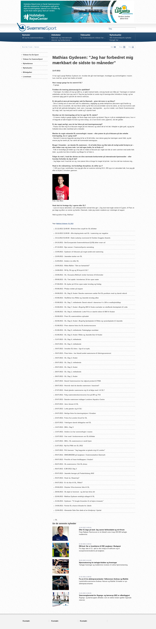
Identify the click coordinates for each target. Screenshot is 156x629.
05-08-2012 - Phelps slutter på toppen (69, 289)
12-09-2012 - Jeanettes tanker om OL (68, 256)
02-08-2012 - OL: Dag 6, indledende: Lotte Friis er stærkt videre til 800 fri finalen (85, 312)
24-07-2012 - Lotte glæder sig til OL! (68, 409)
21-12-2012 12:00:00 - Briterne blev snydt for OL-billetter (76, 229)
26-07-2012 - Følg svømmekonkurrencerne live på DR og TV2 (78, 395)
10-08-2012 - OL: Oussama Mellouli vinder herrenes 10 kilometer (79, 275)
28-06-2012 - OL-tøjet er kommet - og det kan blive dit (75, 492)
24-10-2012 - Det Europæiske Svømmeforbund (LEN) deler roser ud (80, 242)
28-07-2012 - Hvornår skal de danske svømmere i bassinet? (77, 386)
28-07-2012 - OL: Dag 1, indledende (68, 372)
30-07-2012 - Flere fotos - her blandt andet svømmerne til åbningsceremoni (83, 353)
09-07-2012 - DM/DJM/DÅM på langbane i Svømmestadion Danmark (80, 455)
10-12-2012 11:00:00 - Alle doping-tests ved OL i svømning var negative (81, 233)
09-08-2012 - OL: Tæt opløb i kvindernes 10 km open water (77, 279)
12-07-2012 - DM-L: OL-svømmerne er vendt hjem (73, 441)
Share (121, 47)
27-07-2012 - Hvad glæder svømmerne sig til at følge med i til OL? (80, 390)
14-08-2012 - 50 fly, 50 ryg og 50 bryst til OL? (71, 270)
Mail (112, 47)
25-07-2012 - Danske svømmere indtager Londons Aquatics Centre (80, 399)
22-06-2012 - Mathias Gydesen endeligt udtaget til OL (75, 496)
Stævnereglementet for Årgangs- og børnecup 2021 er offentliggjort (104, 595)
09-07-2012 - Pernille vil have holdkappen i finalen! (74, 459)
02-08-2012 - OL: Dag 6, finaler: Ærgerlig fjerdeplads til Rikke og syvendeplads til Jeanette (88, 321)
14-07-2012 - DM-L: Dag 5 (64, 427)
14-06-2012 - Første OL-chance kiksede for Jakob (73, 506)
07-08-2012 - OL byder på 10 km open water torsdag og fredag (78, 284)
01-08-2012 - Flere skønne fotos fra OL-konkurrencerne (75, 325)
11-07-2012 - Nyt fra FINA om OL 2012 (69, 446)
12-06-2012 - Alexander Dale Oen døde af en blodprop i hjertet (78, 510)
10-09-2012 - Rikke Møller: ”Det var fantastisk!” (72, 266)
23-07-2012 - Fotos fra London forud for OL (71, 418)
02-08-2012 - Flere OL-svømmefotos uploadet (72, 316)
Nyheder (26, 35)
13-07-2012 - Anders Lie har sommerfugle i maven (73, 432)
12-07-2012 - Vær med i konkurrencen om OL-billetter (75, 436)
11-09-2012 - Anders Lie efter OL (67, 261)
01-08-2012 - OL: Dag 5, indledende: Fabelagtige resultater (76, 330)
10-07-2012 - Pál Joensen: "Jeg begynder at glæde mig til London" (80, 450)
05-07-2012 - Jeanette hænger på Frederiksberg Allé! (74, 473)
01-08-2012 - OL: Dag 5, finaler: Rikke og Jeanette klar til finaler (78, 335)
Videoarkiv (85, 35)
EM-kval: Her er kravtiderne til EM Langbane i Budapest (100, 546)
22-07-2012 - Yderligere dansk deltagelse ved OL (73, 422)
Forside (30, 47)
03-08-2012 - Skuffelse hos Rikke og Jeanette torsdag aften (77, 298)
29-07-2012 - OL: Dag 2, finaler (66, 367)
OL (56, 520)
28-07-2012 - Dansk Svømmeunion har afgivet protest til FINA (78, 381)
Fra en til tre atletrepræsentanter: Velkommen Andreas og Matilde (103, 579)
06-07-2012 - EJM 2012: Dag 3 (66, 469)
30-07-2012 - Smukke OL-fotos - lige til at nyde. (72, 349)
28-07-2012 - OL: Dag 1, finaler (66, 376)
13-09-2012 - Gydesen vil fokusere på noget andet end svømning (79, 252)
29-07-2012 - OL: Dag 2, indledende (68, 362)
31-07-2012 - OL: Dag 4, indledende (68, 339)
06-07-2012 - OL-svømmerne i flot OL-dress (71, 464)
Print (130, 47)
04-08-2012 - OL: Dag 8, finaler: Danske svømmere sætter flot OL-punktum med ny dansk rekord (91, 293)
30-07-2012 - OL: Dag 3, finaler (66, 358)
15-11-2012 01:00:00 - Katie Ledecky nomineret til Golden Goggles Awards (82, 238)
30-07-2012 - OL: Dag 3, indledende (68, 344)
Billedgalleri (27, 72)
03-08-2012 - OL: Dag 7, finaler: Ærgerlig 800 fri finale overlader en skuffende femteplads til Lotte (91, 307)
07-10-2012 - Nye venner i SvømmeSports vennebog (74, 247)
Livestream (27, 77)
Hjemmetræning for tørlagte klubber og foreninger (98, 562)
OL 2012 (70, 223)
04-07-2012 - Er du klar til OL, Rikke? (69, 483)
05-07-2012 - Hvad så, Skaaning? (67, 478)
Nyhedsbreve (28, 63)
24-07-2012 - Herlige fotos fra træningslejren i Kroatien (75, 413)
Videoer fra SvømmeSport (33, 59)
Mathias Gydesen (61, 223)
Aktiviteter (56, 35)
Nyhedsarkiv (115, 35)
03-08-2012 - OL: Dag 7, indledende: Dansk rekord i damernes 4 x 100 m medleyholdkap (88, 302)
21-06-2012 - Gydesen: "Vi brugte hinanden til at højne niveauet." (79, 501)
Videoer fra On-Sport (31, 55)
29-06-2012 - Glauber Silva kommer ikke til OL (72, 487)
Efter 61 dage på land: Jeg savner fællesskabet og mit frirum (102, 530)
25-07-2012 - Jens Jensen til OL (66, 404)
